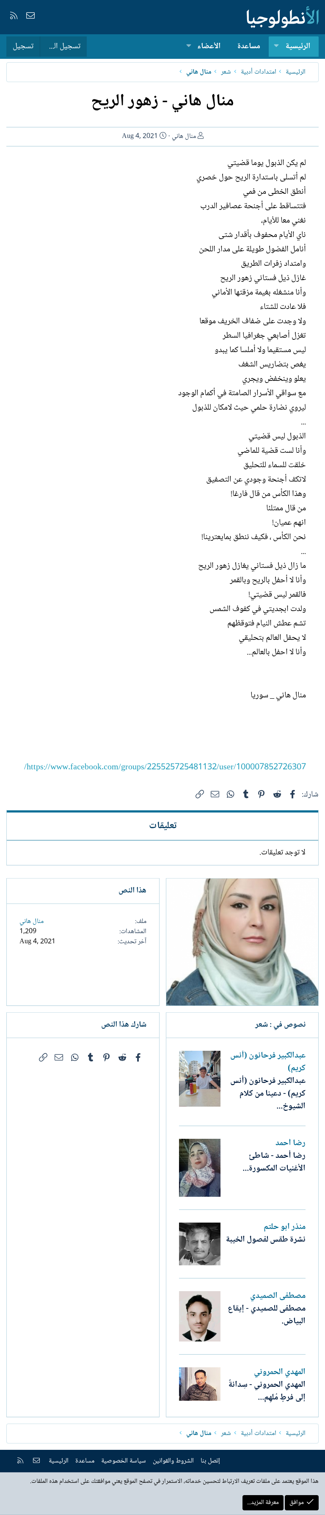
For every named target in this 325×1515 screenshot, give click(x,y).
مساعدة (248, 46)
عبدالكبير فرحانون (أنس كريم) (268, 1062)
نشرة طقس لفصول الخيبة (266, 1240)
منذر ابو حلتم (285, 1227)
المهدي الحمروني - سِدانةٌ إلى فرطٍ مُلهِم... (267, 1391)
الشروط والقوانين (173, 1461)
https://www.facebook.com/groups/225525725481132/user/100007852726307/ (165, 767)
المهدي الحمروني (280, 1372)
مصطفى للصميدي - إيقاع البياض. (267, 1315)
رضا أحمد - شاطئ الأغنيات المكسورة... (274, 1162)
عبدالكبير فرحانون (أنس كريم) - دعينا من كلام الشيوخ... (268, 1094)
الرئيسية (297, 46)
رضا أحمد (290, 1143)
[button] (276, 46)
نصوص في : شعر (280, 1025)
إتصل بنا (210, 1461)
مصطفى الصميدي (278, 1296)
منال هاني (184, 136)
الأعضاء (208, 46)
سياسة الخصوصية (123, 1461)
